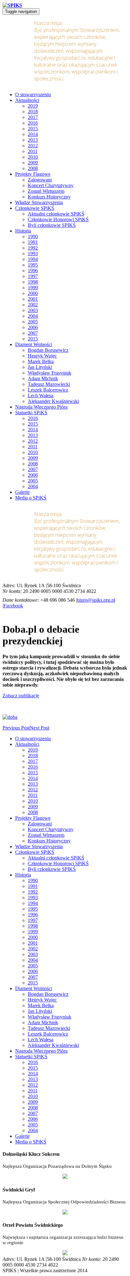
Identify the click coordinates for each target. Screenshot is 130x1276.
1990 (33, 236)
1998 (33, 282)
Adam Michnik (43, 378)
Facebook (13, 605)
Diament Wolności (33, 344)
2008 (33, 168)
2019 (33, 106)
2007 (33, 333)
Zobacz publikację (21, 695)
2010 (33, 157)
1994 (33, 259)
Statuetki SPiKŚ (31, 412)
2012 (33, 145)
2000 (33, 293)
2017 (33, 117)
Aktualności (27, 100)
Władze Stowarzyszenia (39, 202)
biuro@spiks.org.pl (96, 600)
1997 (33, 276)
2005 (33, 321)
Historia (23, 230)
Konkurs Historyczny (49, 196)
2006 (33, 327)
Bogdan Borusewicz (48, 350)
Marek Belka (41, 361)
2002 (33, 304)
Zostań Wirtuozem (46, 191)
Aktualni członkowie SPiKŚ (56, 213)
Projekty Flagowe (32, 174)
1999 (33, 287)
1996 (33, 270)
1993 (33, 253)
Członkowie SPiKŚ (34, 208)
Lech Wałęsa (40, 395)
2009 (33, 162)
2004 (33, 316)
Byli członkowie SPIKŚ (52, 225)
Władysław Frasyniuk (49, 372)
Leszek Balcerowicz (48, 390)
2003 (33, 310)
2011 (33, 151)
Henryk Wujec (42, 355)
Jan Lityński (40, 367)
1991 (33, 242)
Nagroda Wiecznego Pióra (41, 407)
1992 (33, 248)
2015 (33, 128)
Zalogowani (40, 179)
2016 (33, 123)
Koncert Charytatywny (51, 185)
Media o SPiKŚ (30, 497)
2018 (33, 111)
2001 (33, 299)
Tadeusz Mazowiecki (49, 384)
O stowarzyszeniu (33, 94)
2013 (33, 140)
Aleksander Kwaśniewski (53, 401)
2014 (33, 134)
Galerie (22, 492)
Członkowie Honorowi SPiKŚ (58, 219)
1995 (33, 265)
